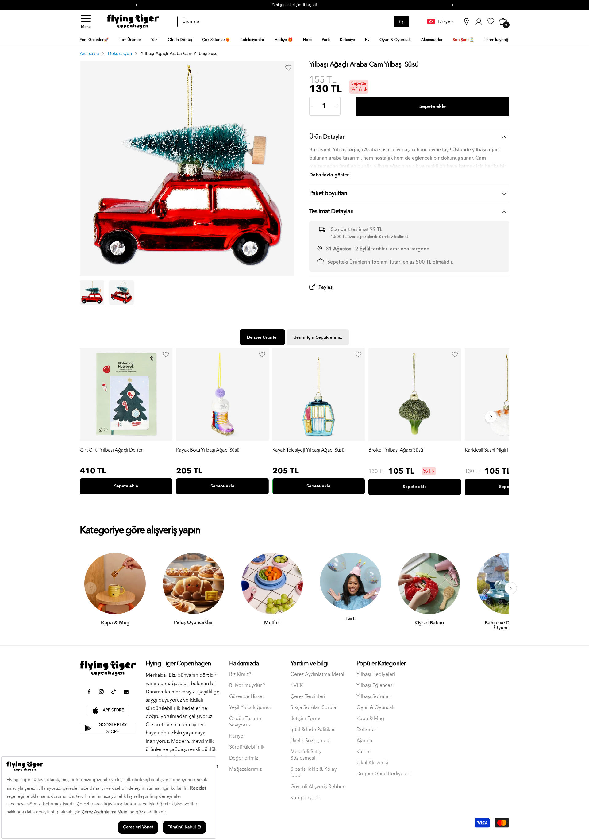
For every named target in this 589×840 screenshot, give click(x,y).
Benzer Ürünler (262, 337)
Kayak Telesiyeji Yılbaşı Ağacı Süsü (308, 450)
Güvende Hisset (246, 696)
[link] (466, 21)
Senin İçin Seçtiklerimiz (318, 337)
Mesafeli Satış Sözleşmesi (306, 755)
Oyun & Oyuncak (375, 707)
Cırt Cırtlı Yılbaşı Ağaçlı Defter (111, 450)
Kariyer (237, 736)
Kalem (363, 752)
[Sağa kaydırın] (511, 588)
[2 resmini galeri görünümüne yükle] (121, 292)
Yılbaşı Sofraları (373, 696)
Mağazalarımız (245, 769)
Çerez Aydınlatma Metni (317, 674)
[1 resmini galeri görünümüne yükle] (92, 292)
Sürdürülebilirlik (246, 747)
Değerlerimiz (243, 758)
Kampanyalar (305, 798)
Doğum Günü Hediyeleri (383, 774)
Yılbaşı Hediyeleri (375, 674)
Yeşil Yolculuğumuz (250, 707)
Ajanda (364, 741)
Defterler (366, 729)
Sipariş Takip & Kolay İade (314, 772)
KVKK (297, 685)
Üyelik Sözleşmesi (310, 741)
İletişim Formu (306, 718)
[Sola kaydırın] (90, 588)
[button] (86, 21)
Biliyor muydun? (247, 685)
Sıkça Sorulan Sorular (314, 707)
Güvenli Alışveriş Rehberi (318, 787)
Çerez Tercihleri (308, 696)
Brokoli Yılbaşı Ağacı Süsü (395, 450)
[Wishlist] (166, 354)
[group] (126, 422)
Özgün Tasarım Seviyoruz (246, 721)
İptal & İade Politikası (314, 729)
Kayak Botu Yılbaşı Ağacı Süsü (207, 450)
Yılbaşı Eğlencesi (375, 685)
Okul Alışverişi (372, 763)
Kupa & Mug (370, 718)
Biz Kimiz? (240, 674)
